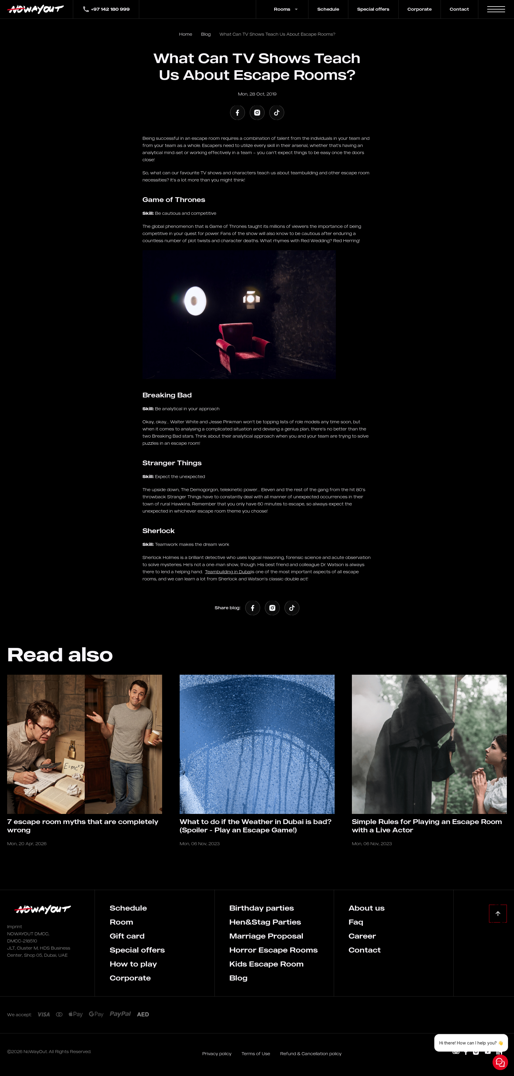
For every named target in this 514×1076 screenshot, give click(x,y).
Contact (459, 9)
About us (367, 907)
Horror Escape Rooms (273, 949)
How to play (133, 963)
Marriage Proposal (266, 935)
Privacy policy (217, 1053)
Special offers (373, 9)
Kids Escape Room (266, 963)
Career (362, 935)
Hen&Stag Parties (265, 921)
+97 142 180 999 (110, 9)
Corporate (420, 9)
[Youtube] (487, 1052)
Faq (356, 921)
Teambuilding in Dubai (228, 571)
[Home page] (36, 9)
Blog (206, 34)
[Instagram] (257, 112)
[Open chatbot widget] (500, 1062)
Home (185, 34)
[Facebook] (237, 112)
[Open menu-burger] (496, 9)
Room (121, 921)
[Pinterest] (456, 1052)
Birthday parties (261, 907)
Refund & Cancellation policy (310, 1053)
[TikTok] (276, 112)
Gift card (127, 935)
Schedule (328, 9)
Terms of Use (256, 1053)
